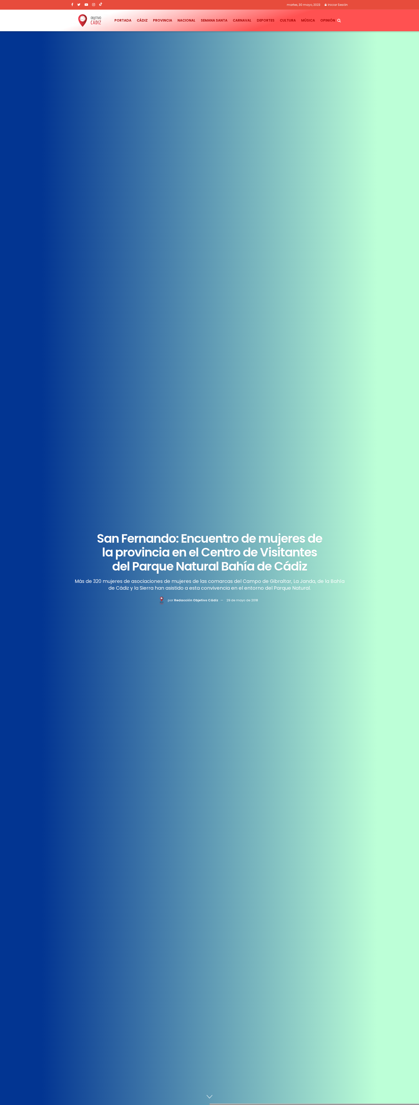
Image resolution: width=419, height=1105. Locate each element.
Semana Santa (214, 20)
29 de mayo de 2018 (242, 600)
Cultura (288, 20)
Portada (122, 20)
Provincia (162, 20)
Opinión (327, 20)
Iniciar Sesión (337, 5)
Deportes (265, 20)
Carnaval (242, 20)
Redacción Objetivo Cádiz (196, 600)
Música (308, 20)
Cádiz (142, 20)
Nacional (186, 20)
